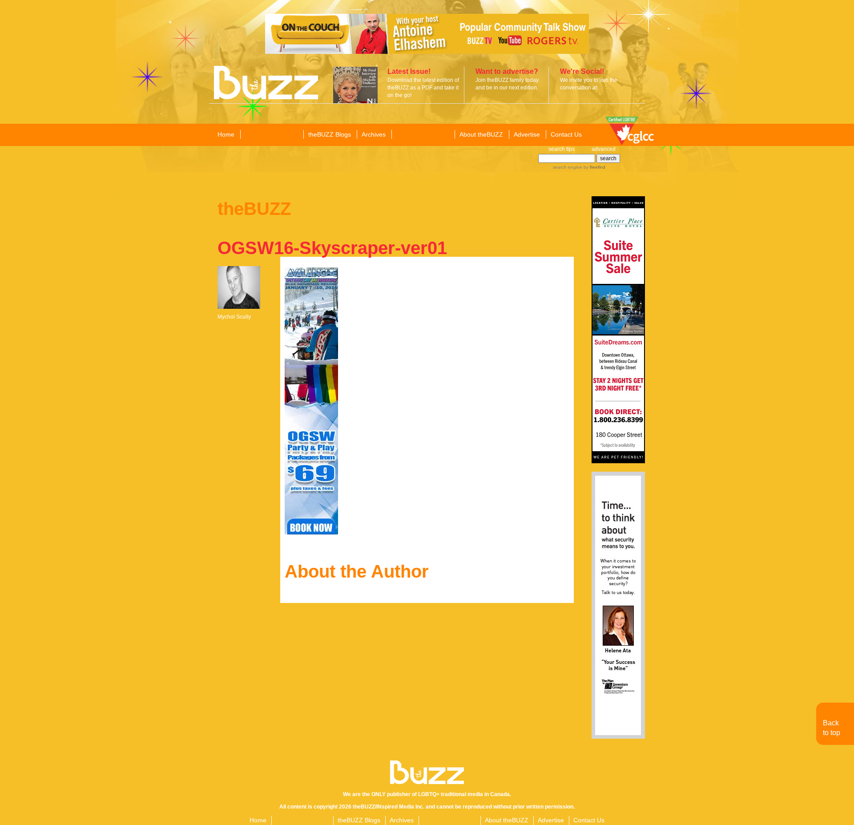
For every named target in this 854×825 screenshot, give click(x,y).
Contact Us (566, 134)
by (593, 167)
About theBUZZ (481, 134)
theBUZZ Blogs (329, 134)
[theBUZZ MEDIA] (422, 135)
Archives (374, 134)
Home (226, 134)
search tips (561, 149)
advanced (604, 149)
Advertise (527, 134)
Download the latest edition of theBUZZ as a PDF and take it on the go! (423, 87)
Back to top (831, 727)
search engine (567, 167)
